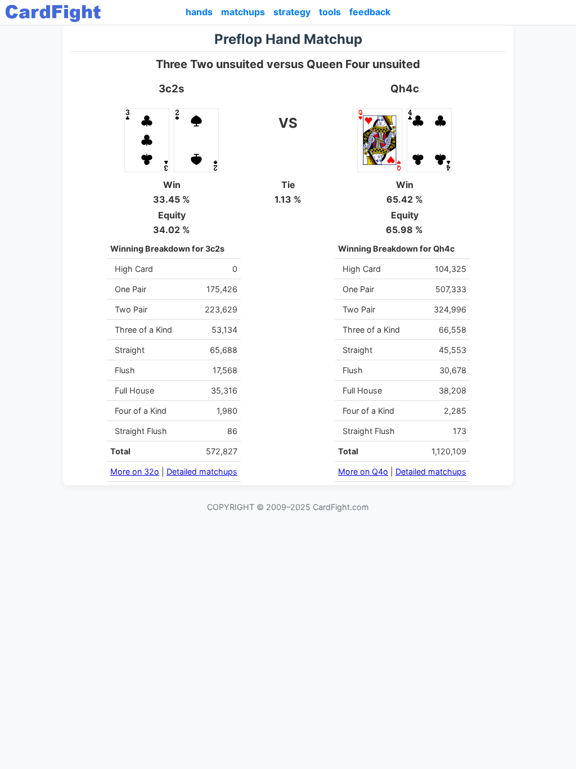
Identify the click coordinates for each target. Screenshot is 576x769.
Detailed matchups (201, 471)
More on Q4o (363, 471)
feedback (369, 11)
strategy (291, 11)
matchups (243, 11)
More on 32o (134, 471)
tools (330, 11)
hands (199, 11)
